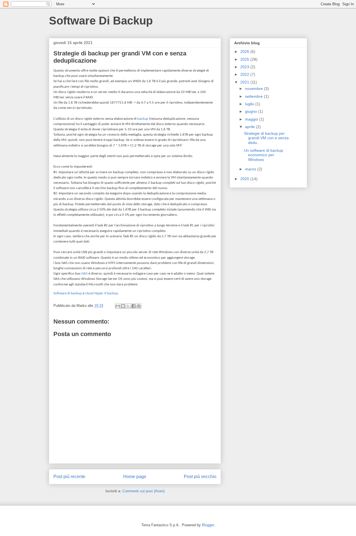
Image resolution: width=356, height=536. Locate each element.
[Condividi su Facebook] (133, 306)
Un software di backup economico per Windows (263, 155)
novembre (254, 88)
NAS (84, 273)
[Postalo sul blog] (123, 306)
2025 (245, 59)
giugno (251, 111)
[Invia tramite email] (117, 306)
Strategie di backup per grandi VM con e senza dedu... (266, 138)
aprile (250, 126)
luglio (250, 104)
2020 (245, 179)
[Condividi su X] (128, 306)
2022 (245, 74)
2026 (245, 51)
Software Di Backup (101, 20)
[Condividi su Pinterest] (139, 306)
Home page (134, 476)
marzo (251, 169)
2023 (245, 67)
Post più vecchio (200, 476)
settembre (254, 96)
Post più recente (69, 476)
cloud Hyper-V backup (101, 293)
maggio (252, 119)
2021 (245, 82)
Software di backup (67, 293)
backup (142, 119)
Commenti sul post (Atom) (143, 491)
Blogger (208, 525)
